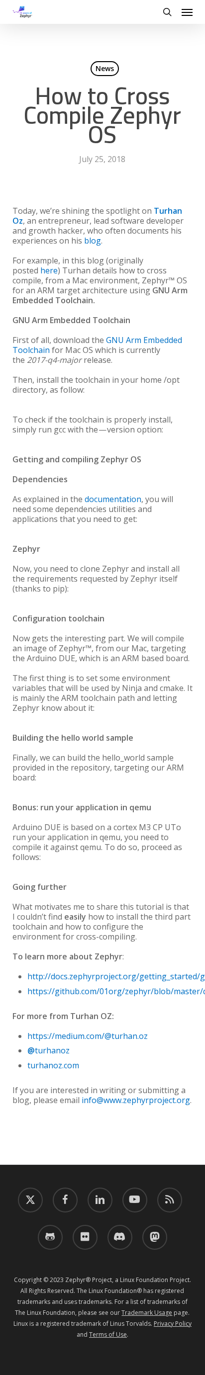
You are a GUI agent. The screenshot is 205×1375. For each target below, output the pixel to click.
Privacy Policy (173, 1323)
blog (92, 240)
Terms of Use (108, 1334)
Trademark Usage (146, 1312)
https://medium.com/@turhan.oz (87, 1036)
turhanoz (48, 1050)
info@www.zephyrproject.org (136, 1100)
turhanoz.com (53, 1065)
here (49, 270)
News (105, 68)
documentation (113, 499)
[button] (187, 12)
